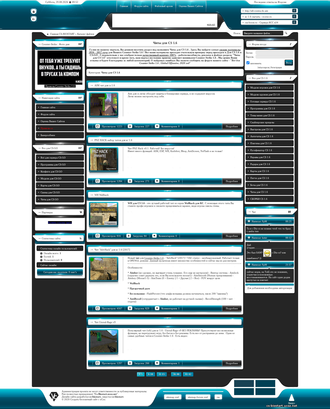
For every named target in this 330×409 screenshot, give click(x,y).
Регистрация (276, 67)
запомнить (255, 63)
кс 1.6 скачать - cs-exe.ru (270, 16)
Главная (124, 6)
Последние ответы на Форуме (270, 2)
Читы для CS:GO (49, 199)
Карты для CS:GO (50, 185)
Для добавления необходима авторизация (269, 288)
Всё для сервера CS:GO (53, 157)
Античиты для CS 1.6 (261, 136)
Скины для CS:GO (50, 192)
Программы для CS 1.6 (262, 108)
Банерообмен (48, 135)
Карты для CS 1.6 (259, 171)
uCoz (102, 399)
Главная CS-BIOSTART (62, 34)
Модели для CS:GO (51, 178)
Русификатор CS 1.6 (261, 150)
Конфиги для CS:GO (51, 171)
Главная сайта (48, 107)
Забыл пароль (263, 67)
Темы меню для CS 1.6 (262, 115)
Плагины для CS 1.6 (261, 143)
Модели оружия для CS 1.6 (265, 94)
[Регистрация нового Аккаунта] (33, 19)
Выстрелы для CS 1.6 (261, 129)
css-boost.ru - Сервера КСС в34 (270, 22)
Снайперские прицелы (262, 122)
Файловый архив (164, 6)
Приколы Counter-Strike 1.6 (60, 86)
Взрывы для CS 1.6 (260, 157)
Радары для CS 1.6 (260, 164)
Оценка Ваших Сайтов (191, 6)
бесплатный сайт (88, 399)
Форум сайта (141, 6)
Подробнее (232, 126)
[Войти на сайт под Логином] (33, 12)
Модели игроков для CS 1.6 (265, 87)
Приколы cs (47, 128)
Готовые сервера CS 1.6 (263, 101)
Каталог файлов (85, 34)
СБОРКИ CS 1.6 (258, 199)
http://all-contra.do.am (270, 10)
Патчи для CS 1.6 (259, 178)
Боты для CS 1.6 (259, 185)
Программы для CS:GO (53, 164)
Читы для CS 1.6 (259, 192)
